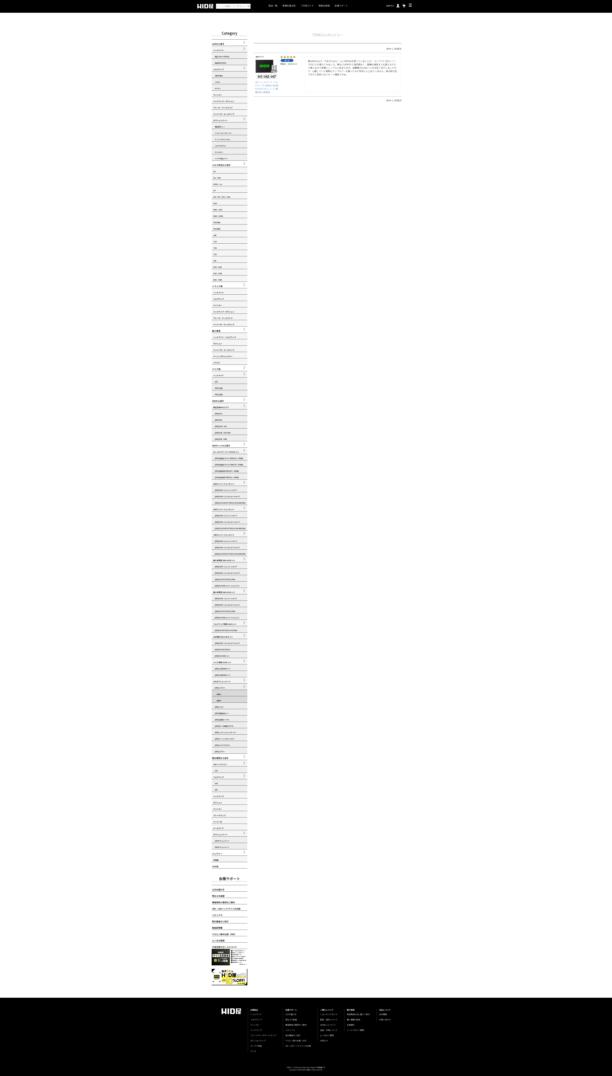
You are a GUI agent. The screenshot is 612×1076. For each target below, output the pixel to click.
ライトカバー (219, 152)
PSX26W (216, 228)
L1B (214, 235)
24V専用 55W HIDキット (223, 637)
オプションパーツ (220, 120)
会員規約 (350, 1024)
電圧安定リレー (220, 127)
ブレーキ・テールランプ (223, 107)
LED (216, 382)
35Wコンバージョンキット (223, 484)
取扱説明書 (217, 927)
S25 (214, 260)
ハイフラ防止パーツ (221, 158)
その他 (215, 866)
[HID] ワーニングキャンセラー (225, 739)
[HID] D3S (218, 420)
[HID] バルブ (219, 707)
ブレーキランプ (219, 815)
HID (216, 790)
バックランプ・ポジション (223, 101)
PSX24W (216, 222)
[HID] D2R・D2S (221, 426)
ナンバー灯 (217, 821)
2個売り (219, 701)
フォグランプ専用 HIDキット (224, 624)
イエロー (218, 82)
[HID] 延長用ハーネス (222, 720)
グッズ (253, 1051)
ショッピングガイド (328, 1014)
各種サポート (341, 5)
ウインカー (217, 95)
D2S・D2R (217, 273)
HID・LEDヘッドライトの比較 (226, 908)
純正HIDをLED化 (220, 63)
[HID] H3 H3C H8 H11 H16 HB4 (226, 630)
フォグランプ (218, 69)
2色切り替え (219, 76)
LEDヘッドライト (220, 764)
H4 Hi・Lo (217, 184)
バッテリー (217, 853)
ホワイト (218, 88)
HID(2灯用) (219, 394)
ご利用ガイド (307, 5)
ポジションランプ (258, 1040)
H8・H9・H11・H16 (221, 197)
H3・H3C (217, 177)
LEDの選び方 (218, 889)
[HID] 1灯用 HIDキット (222, 669)
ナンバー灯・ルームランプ (223, 114)
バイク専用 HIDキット (222, 662)
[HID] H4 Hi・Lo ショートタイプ (226, 490)
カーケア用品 (256, 1045)
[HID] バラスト (220, 688)
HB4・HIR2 (218, 216)
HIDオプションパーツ (222, 681)
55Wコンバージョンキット (223, 509)
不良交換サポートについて (224, 946)
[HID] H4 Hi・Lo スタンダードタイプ (227, 496)
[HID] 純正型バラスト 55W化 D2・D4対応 (229, 465)
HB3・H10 (217, 209)
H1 (214, 171)
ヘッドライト (218, 50)
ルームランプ (218, 828)
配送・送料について (328, 1019)
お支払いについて (327, 1024)
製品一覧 (273, 5)
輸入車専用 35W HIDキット (224, 560)
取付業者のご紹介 (220, 921)
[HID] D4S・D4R (221, 439)
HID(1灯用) (219, 388)
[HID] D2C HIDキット (222, 656)
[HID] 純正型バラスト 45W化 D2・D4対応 (229, 458)
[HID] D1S (218, 414)
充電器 (216, 860)
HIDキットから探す (221, 445)
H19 (215, 203)
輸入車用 (216, 330)
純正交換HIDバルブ (221, 407)
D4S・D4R (217, 279)
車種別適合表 (289, 5)
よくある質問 (218, 940)
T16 (214, 248)
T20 (214, 254)
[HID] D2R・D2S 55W (222, 433)
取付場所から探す (220, 758)
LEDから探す (218, 43)
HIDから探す (218, 401)
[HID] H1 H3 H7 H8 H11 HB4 (225, 579)
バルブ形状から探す (221, 165)
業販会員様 (324, 5)
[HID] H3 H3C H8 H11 (222, 649)
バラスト (216, 362)
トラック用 (217, 286)
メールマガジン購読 (355, 1030)
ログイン (390, 5)
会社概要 (383, 1014)
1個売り (219, 694)
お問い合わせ (385, 1019)
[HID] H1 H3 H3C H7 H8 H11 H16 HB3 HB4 (230, 503)
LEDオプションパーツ (222, 841)
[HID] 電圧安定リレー (222, 713)
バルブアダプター (220, 146)
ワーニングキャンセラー (223, 139)
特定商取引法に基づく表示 (358, 1014)
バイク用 (216, 369)
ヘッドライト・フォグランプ (224, 337)
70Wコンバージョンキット (223, 535)
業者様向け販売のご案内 (223, 902)
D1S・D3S (217, 267)
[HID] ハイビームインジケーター (225, 732)
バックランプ (218, 796)
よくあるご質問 (327, 1035)
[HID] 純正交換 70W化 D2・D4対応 (227, 477)
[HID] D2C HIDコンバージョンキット (227, 586)
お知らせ (324, 1040)
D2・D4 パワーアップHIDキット (226, 452)
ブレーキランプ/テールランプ (263, 1035)
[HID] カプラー (220, 751)
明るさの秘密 (218, 895)
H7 (214, 190)
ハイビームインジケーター (223, 133)
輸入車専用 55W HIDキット (224, 592)
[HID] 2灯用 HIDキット (222, 675)
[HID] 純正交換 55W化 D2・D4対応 (227, 471)
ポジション (217, 343)
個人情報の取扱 (353, 1019)
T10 (214, 241)
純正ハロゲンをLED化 (222, 56)
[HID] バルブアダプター (223, 745)
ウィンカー (255, 1024)
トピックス (217, 915)
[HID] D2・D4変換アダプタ (224, 726)
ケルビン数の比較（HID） (224, 934)
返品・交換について (328, 1030)
